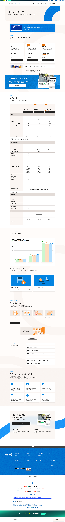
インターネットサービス (15, 520)
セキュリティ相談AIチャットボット (34, 504)
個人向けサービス (44, 520)
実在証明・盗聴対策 (15, 505)
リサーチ (34, 520)
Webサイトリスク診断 (29, 504)
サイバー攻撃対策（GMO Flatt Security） (30, 505)
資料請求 (49, 3)
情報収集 (36, 520)
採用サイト (35, 494)
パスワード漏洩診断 (25, 504)
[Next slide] (52, 30)
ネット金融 (39, 520)
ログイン (46, 3)
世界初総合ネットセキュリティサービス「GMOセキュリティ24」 (18, 504)
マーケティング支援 (31, 520)
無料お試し (53, 3)
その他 (47, 520)
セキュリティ (28, 520)
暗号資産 (41, 520)
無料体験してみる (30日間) (17, 59)
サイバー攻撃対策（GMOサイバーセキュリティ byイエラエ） (22, 505)
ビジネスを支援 (24, 520)
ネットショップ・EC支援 (20, 520)
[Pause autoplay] (48, 30)
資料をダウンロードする (48, 59)
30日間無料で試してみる (21, 423)
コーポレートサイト (31, 494)
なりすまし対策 (36, 505)
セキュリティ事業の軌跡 (40, 505)
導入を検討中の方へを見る (32, 338)
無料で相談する (17, 85)
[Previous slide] (49, 30)
